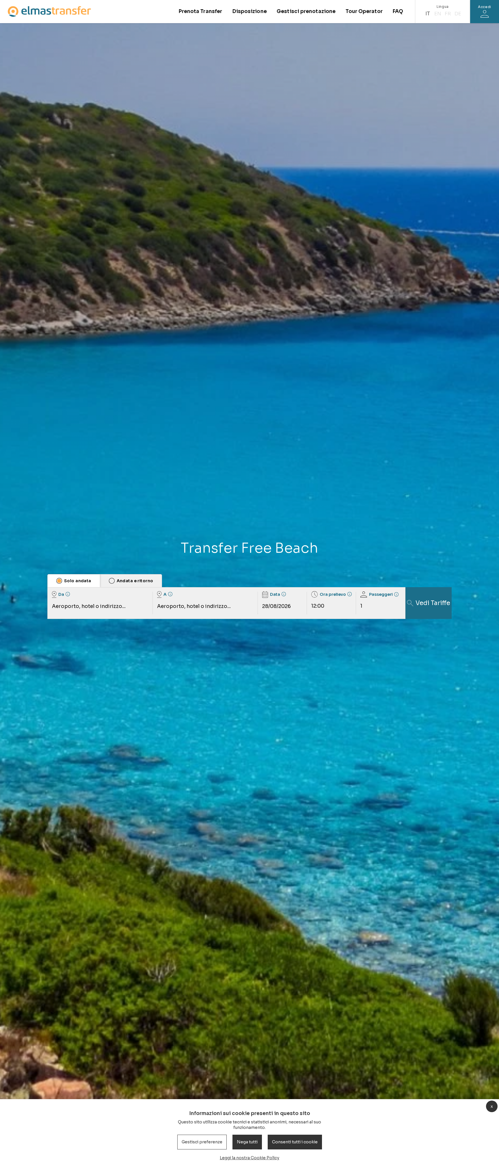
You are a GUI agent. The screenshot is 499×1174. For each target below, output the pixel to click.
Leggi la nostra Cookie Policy (249, 1157)
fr (448, 14)
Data (275, 594)
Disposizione (249, 11)
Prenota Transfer (200, 11)
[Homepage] (49, 11)
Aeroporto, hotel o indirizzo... (89, 606)
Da (61, 594)
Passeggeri (381, 594)
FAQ (397, 11)
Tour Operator (364, 11)
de (458, 14)
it (427, 14)
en (437, 14)
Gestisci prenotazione (306, 11)
